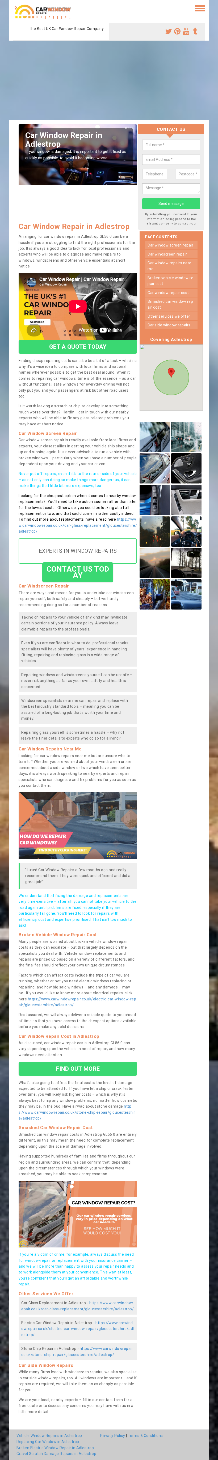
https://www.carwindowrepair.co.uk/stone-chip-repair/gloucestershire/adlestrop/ (77, 1112)
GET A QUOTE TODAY (78, 346)
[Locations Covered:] (16, 8)
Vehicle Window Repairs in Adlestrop (49, 1435)
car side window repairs (169, 325)
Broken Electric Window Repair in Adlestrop (55, 1448)
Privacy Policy (112, 1435)
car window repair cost (168, 293)
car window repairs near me (169, 266)
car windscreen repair (167, 254)
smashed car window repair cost (170, 304)
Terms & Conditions (145, 1435)
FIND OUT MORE (77, 1068)
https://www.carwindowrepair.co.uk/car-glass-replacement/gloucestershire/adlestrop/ (78, 525)
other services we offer (169, 316)
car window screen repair (170, 245)
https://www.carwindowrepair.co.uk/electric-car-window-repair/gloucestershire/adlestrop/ (77, 1329)
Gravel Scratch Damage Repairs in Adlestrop (56, 1454)
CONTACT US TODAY (78, 572)
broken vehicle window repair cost (170, 281)
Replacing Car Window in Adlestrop (47, 1442)
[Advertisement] (109, 80)
